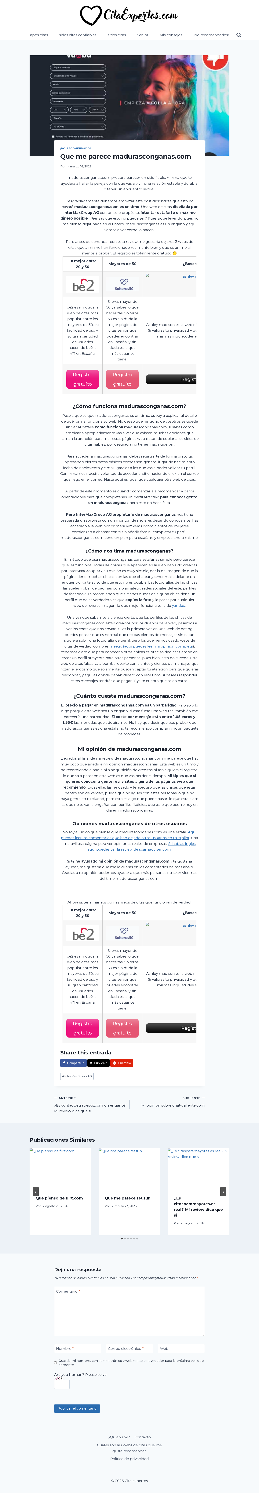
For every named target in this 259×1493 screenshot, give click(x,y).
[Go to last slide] (36, 1191)
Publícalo (100, 1063)
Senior (142, 35)
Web (164, 1348)
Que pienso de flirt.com (59, 1198)
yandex (178, 605)
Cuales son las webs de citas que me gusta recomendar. (129, 1448)
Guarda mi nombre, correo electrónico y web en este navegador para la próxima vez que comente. (131, 1363)
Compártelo (75, 1063)
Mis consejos (171, 35)
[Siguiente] (223, 1191)
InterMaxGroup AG (77, 1076)
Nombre (65, 1348)
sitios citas (117, 35)
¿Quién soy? (119, 1437)
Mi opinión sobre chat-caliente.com (173, 1102)
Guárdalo (124, 1063)
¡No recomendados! (211, 35)
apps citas (39, 35)
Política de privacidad (129, 1459)
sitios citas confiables (78, 35)
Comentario (68, 1291)
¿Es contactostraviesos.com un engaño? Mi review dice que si (90, 1104)
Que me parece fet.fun (127, 1198)
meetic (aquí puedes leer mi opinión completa (151, 646)
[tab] (122, 1238)
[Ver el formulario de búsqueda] (239, 35)
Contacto (142, 1437)
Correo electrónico (126, 1348)
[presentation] (60, 1168)
